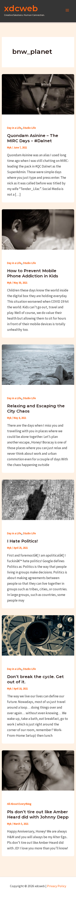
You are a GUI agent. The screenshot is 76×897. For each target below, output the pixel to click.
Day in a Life (14, 128)
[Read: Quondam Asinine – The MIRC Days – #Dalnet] (38, 94)
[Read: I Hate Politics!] (38, 499)
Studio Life (29, 128)
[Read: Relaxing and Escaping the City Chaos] (38, 364)
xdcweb (21, 8)
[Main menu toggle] (67, 10)
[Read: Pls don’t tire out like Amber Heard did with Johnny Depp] (38, 770)
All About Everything (19, 804)
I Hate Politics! (22, 541)
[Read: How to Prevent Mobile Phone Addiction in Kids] (38, 229)
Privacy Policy (56, 886)
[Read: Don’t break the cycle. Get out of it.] (38, 635)
